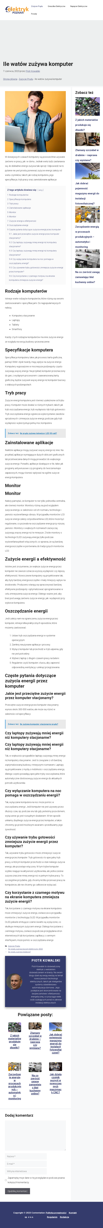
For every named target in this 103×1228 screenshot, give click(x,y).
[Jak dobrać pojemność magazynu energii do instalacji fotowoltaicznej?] (87, 172)
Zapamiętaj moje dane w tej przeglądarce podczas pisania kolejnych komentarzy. (36, 1180)
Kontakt (73, 1212)
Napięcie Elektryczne (78, 6)
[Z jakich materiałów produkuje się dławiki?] (87, 107)
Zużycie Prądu (37, 6)
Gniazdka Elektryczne (56, 6)
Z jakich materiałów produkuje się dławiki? (14, 1041)
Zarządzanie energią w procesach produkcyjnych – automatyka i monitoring (14, 1086)
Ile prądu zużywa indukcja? (19, 952)
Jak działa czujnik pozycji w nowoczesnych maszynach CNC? (56, 1083)
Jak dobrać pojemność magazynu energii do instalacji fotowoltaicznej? (55, 1043)
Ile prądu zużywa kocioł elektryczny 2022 (25, 949)
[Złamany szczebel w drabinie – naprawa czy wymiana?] (87, 140)
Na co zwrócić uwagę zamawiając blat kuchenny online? (35, 1084)
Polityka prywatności (56, 1212)
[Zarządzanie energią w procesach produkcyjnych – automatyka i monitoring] (87, 215)
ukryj (40, 190)
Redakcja (64, 1217)
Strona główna (10, 79)
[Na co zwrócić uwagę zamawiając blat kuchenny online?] (87, 259)
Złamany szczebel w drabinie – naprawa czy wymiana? (35, 1040)
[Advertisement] (51, 40)
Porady (34, 14)
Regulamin (52, 1217)
